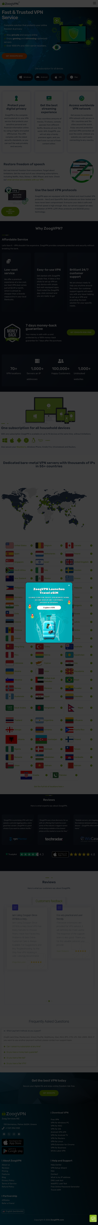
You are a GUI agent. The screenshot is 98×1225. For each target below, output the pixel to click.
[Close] (69, 585)
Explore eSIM (49, 608)
